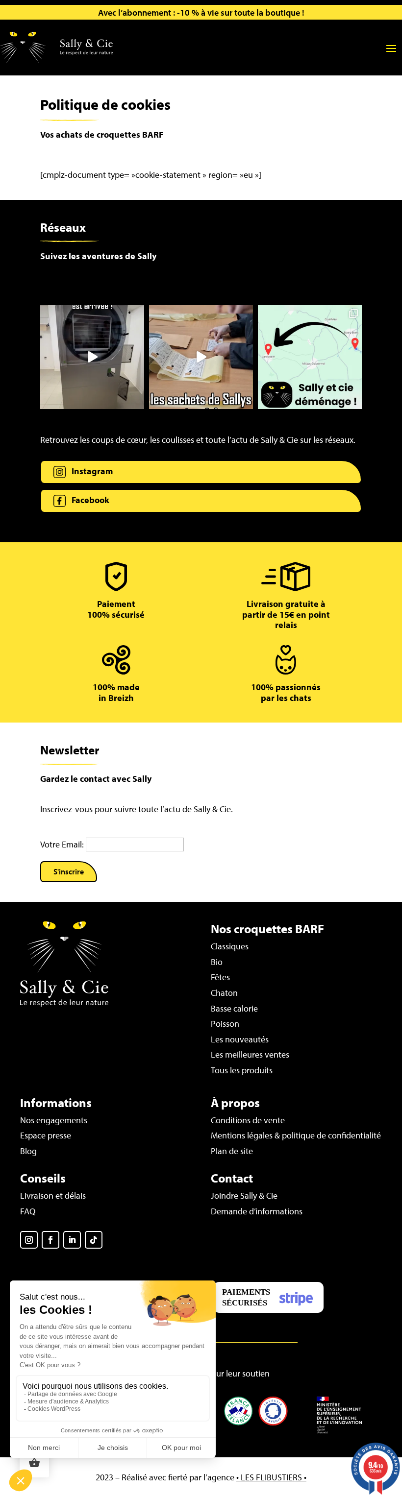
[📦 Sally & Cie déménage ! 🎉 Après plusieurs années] (310, 357)
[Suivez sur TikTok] (93, 1240)
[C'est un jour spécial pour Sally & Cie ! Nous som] (92, 357)
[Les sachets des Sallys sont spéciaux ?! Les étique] (201, 357)
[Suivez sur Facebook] (50, 1240)
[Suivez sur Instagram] (29, 1240)
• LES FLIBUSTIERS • (271, 1477)
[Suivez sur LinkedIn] (72, 1240)
